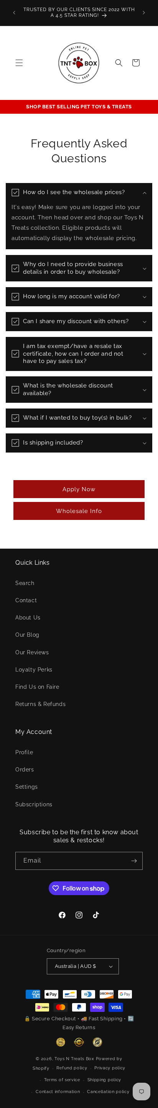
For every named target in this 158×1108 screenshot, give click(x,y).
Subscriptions (34, 804)
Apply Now (79, 489)
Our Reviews (32, 652)
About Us (28, 617)
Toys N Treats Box (75, 1058)
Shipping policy (104, 1079)
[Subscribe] (133, 861)
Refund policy (71, 1068)
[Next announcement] (143, 12)
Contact (26, 600)
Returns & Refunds (40, 704)
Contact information (58, 1091)
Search (25, 583)
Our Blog (27, 635)
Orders (24, 769)
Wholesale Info (79, 511)
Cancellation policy (108, 1091)
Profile (24, 752)
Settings (26, 787)
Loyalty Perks (34, 670)
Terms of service (62, 1079)
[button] (19, 62)
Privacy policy (109, 1068)
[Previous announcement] (14, 12)
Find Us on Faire (37, 687)
